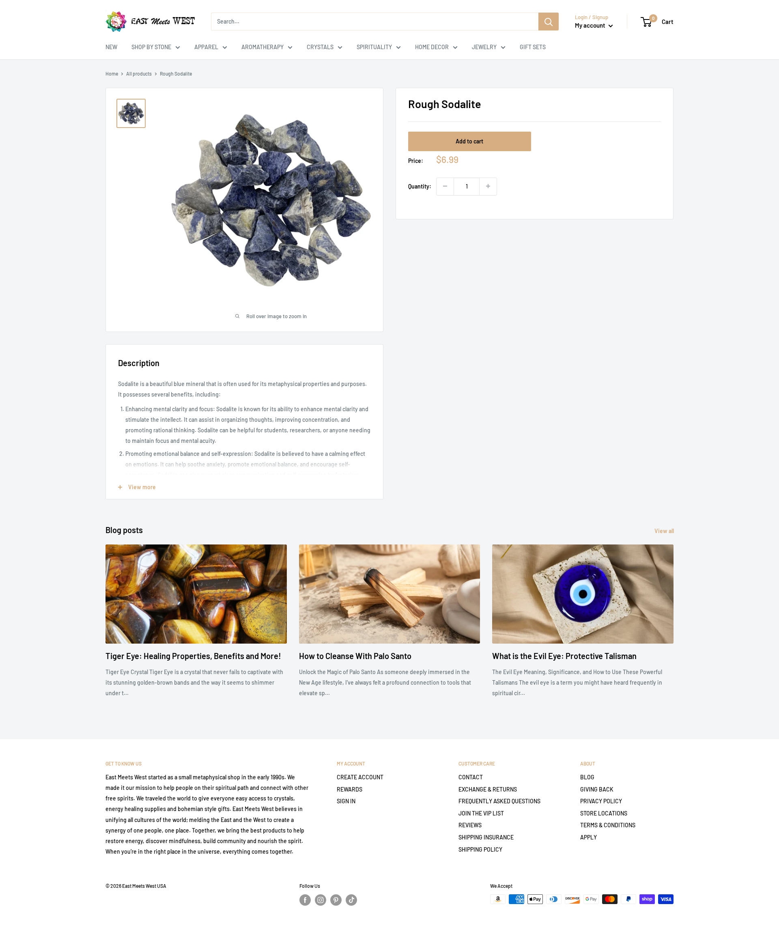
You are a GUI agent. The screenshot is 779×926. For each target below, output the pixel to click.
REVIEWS (470, 825)
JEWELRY (484, 46)
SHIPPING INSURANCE (486, 837)
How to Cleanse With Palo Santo (355, 656)
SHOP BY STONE (151, 46)
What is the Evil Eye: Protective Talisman (564, 656)
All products (139, 73)
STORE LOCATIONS (603, 813)
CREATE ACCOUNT (360, 777)
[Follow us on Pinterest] (336, 900)
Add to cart (469, 140)
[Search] (548, 21)
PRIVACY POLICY (601, 801)
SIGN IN (346, 801)
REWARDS (349, 789)
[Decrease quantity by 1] (445, 186)
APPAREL (206, 46)
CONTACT (470, 777)
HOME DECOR (432, 46)
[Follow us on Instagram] (320, 900)
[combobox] (374, 21)
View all (664, 530)
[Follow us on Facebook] (305, 900)
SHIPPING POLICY (480, 849)
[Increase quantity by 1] (488, 186)
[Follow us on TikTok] (351, 900)
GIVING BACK (596, 789)
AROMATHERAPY (262, 46)
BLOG (587, 777)
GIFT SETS (533, 46)
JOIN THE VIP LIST (481, 813)
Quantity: (419, 185)
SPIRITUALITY (374, 46)
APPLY (588, 837)
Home (111, 73)
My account (591, 25)
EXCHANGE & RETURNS (487, 789)
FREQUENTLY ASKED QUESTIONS (499, 801)
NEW (111, 46)
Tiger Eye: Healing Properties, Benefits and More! (193, 656)
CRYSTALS (320, 46)
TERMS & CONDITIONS (607, 825)
